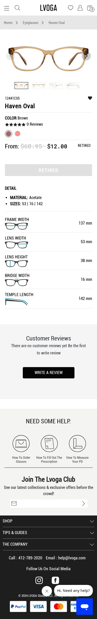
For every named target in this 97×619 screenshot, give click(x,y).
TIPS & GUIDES (15, 532)
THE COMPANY (15, 544)
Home (8, 23)
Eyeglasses (30, 23)
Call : (25, 557)
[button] (86, 55)
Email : (66, 557)
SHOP (7, 521)
